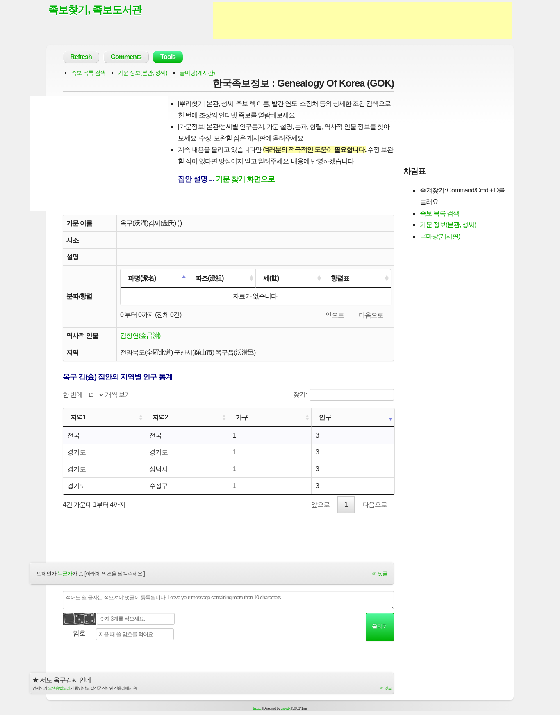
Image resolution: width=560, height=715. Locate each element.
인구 (325, 417)
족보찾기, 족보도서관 (95, 9)
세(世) (271, 278)
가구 (242, 417)
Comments (126, 56)
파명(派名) (142, 278)
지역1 (78, 417)
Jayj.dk (285, 708)
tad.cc (257, 708)
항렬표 (340, 278)
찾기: (300, 394)
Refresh (81, 56)
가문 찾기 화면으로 (245, 179)
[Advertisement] (362, 20)
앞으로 (335, 315)
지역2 (160, 417)
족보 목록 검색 (88, 72)
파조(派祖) (209, 278)
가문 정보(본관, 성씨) (142, 72)
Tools (167, 56)
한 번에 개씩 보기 (97, 394)
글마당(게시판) (197, 72)
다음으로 (371, 315)
